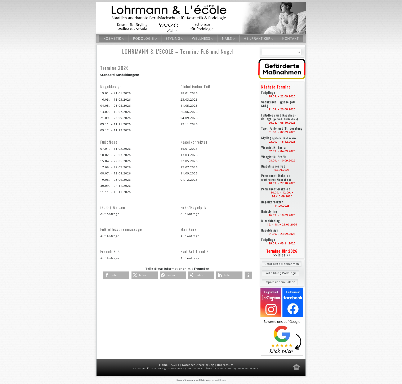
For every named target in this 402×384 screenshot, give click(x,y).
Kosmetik (112, 38)
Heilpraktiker (257, 38)
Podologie (143, 38)
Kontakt (290, 38)
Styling (173, 38)
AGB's (175, 365)
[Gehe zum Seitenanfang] (296, 367)
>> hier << (282, 254)
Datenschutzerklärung (198, 365)
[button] (116, 275)
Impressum (225, 365)
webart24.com (218, 380)
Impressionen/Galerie (279, 282)
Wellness (201, 38)
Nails (227, 38)
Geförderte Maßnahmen (281, 264)
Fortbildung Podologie (280, 273)
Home (163, 365)
